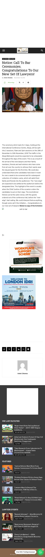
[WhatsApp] (4, 349)
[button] (3, 50)
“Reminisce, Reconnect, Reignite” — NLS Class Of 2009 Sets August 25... (27, 525)
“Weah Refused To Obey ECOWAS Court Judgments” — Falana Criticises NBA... (28, 499)
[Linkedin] (19, 349)
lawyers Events (19, 518)
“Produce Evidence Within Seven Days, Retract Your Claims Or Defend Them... (28, 478)
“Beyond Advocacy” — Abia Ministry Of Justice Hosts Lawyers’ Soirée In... (28, 515)
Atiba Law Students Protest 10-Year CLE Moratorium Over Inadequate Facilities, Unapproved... (28, 439)
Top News (12, 59)
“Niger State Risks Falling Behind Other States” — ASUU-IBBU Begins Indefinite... (27, 428)
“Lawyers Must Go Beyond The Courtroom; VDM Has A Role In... (26, 488)
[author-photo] (22, 370)
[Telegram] (28, 349)
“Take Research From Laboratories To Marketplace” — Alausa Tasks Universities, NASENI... (28, 450)
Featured (17, 472)
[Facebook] (14, 349)
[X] (9, 349)
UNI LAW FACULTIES (20, 432)
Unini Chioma (8, 77)
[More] (28, 82)
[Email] (23, 349)
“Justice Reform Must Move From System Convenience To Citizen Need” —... (28, 468)
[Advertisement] (22, 24)
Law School (5, 59)
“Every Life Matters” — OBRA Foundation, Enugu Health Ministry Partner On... (27, 536)
